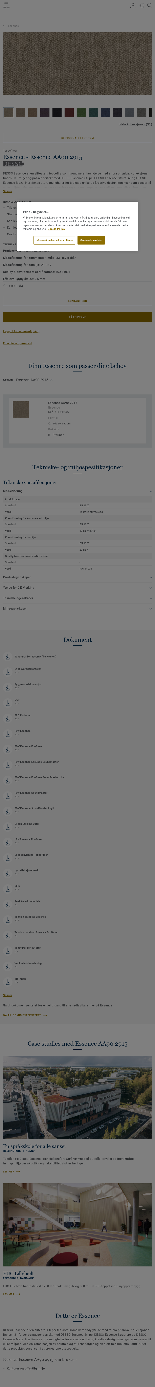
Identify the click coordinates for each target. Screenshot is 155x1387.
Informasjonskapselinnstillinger (54, 240)
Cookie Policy (56, 229)
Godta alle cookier (91, 240)
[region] (77, 226)
